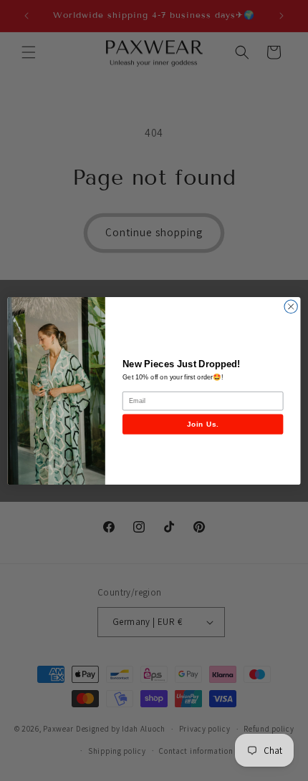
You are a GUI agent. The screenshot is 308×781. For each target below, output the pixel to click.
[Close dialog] (290, 306)
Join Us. (203, 423)
